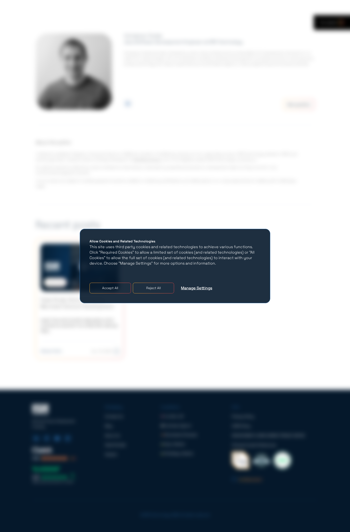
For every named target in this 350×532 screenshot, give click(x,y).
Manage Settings (196, 288)
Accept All (110, 288)
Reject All (153, 288)
